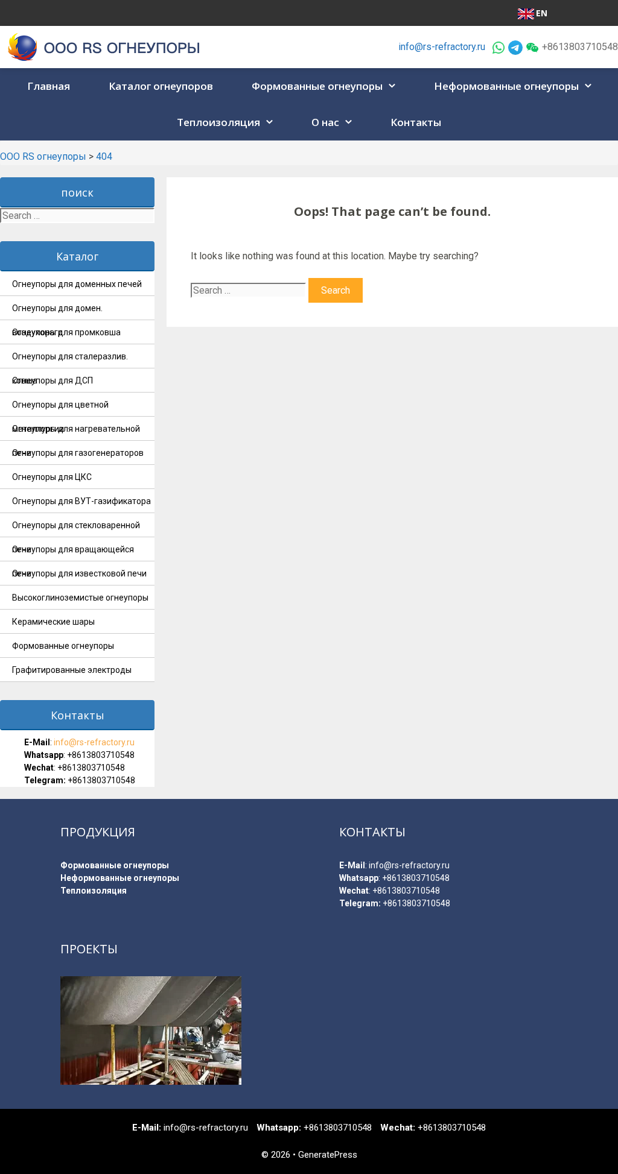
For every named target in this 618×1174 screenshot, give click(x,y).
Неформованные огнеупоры (506, 86)
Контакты (415, 122)
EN (541, 13)
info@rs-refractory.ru (441, 46)
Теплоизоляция (218, 122)
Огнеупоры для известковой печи (79, 573)
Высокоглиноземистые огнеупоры (80, 597)
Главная (48, 86)
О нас (325, 122)
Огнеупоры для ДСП (52, 380)
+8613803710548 (101, 755)
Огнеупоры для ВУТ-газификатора (81, 501)
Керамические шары (53, 621)
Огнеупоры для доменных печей (77, 284)
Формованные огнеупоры (317, 86)
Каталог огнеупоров (161, 86)
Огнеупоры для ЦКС (52, 477)
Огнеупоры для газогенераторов (78, 453)
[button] (393, 86)
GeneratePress (327, 1154)
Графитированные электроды (72, 670)
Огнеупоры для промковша (66, 332)
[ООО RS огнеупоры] (104, 46)
